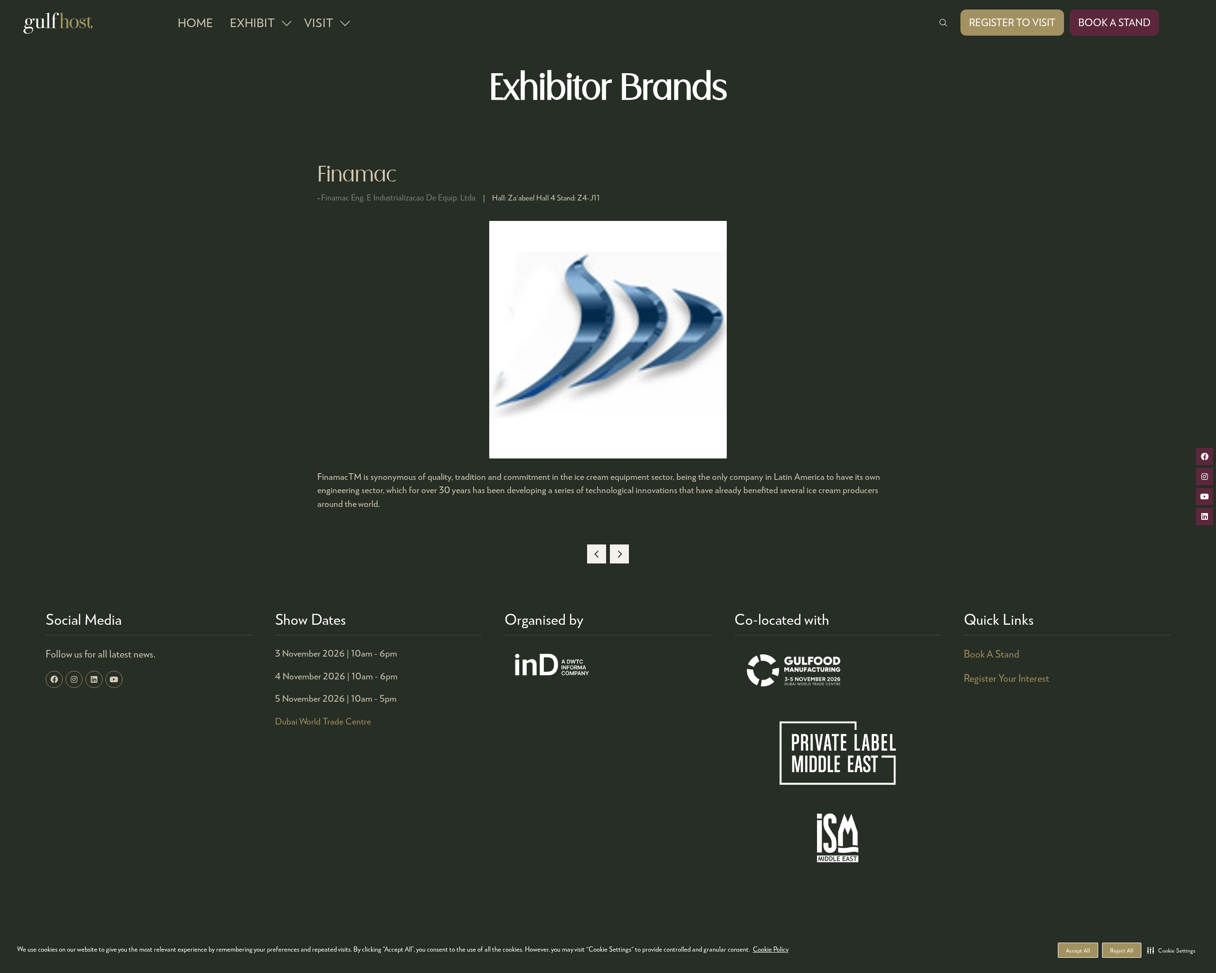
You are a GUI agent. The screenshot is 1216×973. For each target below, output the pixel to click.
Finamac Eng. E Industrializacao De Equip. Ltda (398, 197)
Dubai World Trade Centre (323, 720)
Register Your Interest (1006, 678)
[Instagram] (74, 679)
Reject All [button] (1121, 950)
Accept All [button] (1078, 950)
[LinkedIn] (94, 679)
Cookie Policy (770, 949)
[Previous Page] (596, 553)
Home (195, 22)
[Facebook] (54, 679)
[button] (1171, 950)
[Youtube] (114, 679)
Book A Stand (991, 654)
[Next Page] (619, 553)
